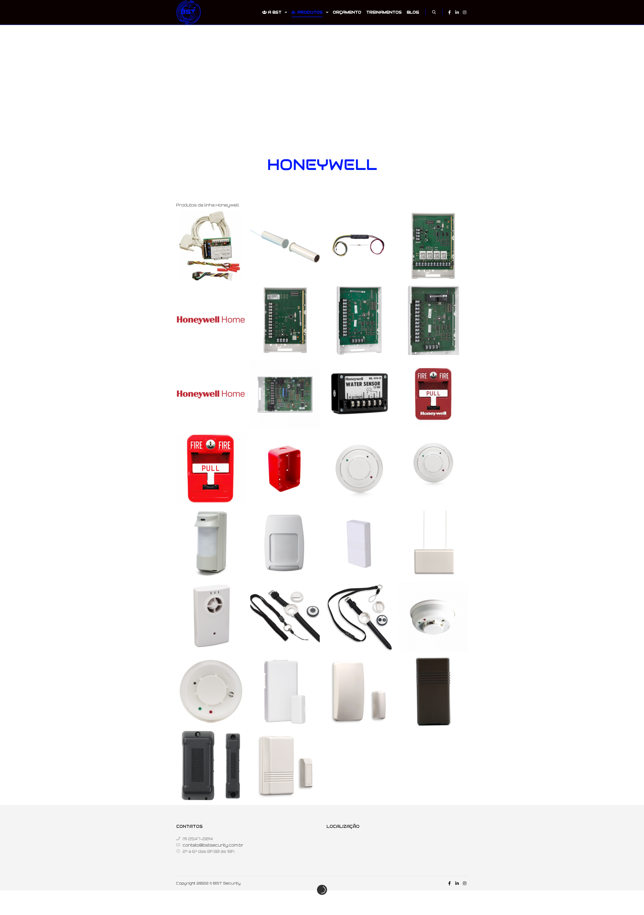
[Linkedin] (457, 12)
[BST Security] (188, 12)
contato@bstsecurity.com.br (213, 845)
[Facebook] (449, 12)
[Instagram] (464, 12)
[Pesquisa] (433, 12)
